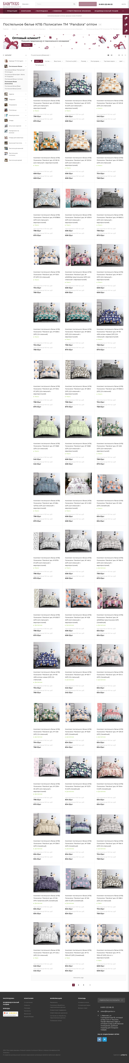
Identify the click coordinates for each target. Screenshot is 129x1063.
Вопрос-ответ (82, 1008)
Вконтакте (99, 1039)
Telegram (104, 1039)
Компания (28, 998)
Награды (27, 1008)
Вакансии (27, 1013)
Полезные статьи (56, 1020)
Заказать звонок (88, 4)
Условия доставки (84, 1005)
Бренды (6, 1008)
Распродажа (8, 998)
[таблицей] (125, 55)
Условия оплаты (83, 1002)
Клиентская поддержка (58, 1010)
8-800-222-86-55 (106, 4)
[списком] (122, 55)
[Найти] (74, 4)
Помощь (82, 998)
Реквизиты (54, 1002)
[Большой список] (111, 55)
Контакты (27, 1011)
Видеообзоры (29, 1016)
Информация (56, 998)
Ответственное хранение (58, 1013)
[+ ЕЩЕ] (123, 11)
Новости (27, 1005)
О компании (28, 1002)
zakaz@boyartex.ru (108, 1011)
